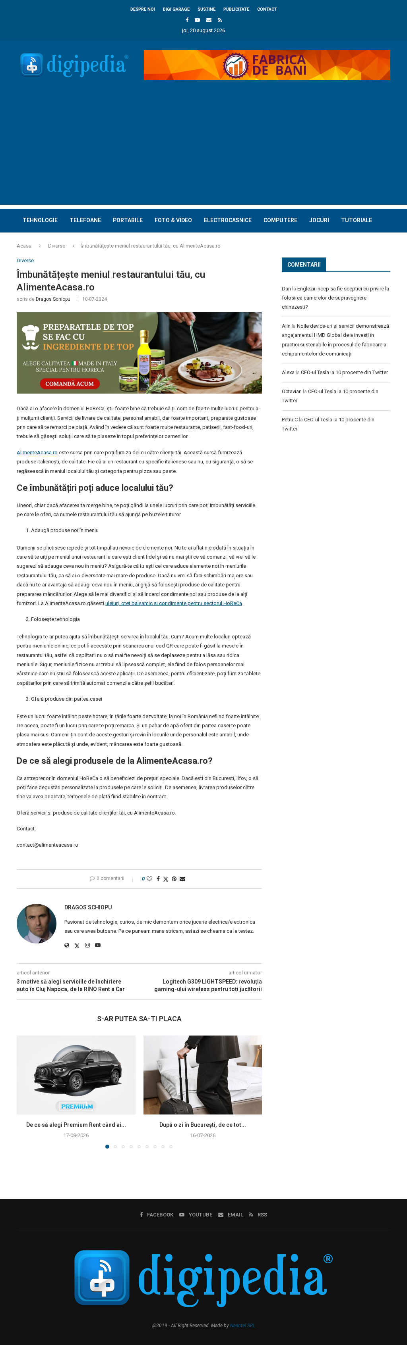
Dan (286, 289)
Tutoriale (356, 220)
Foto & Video (173, 220)
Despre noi (142, 9)
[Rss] (220, 20)
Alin (286, 326)
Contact (267, 9)
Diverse (81, 243)
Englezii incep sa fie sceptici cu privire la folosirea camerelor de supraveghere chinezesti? (335, 298)
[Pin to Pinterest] (174, 879)
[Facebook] (187, 20)
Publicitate (236, 9)
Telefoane (85, 220)
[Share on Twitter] (166, 879)
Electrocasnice (228, 220)
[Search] (386, 267)
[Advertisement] (203, 149)
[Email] (208, 20)
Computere (280, 220)
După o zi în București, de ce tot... (202, 1125)
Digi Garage (176, 9)
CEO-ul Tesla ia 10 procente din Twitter (344, 372)
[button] (27, 1092)
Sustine (206, 9)
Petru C (290, 420)
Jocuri (319, 220)
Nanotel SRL (242, 1325)
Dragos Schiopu (53, 299)
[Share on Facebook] (158, 879)
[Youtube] (197, 20)
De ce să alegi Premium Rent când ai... (76, 1125)
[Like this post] (149, 879)
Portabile (128, 220)
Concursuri (40, 243)
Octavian (292, 391)
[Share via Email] (182, 879)
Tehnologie (40, 220)
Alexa (288, 372)
